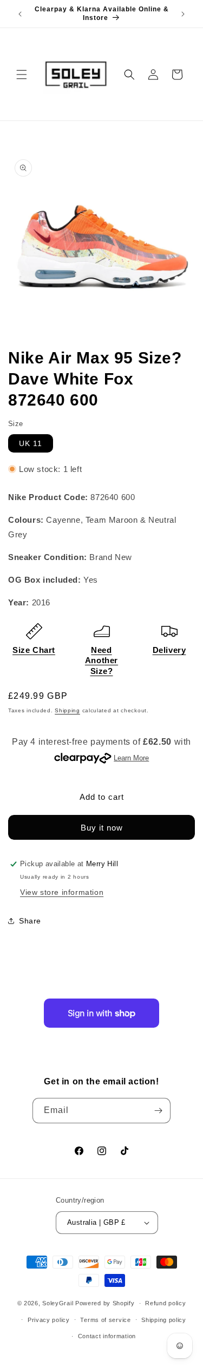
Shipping (67, 710)
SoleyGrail (57, 1303)
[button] (22, 74)
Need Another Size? (101, 660)
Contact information (107, 1336)
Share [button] (30, 920)
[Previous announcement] (20, 14)
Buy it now (102, 827)
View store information (61, 892)
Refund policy (165, 1303)
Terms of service (105, 1320)
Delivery (169, 650)
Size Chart (33, 650)
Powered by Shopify (105, 1303)
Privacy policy (49, 1320)
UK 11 (30, 443)
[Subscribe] (158, 1110)
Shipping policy (163, 1320)
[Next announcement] (183, 14)
